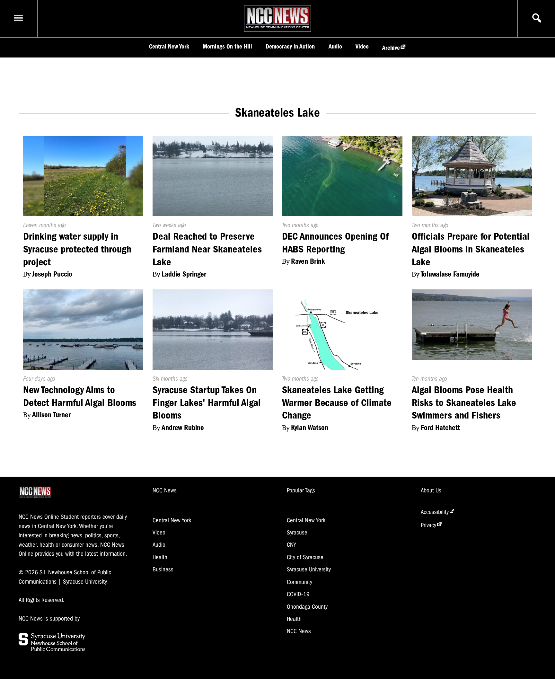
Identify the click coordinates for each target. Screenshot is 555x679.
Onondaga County (307, 606)
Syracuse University (309, 569)
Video (362, 46)
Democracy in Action (290, 46)
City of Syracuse (305, 557)
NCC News (299, 631)
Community (299, 582)
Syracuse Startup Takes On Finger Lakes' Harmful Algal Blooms (207, 402)
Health (160, 557)
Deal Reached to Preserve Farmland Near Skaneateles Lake (207, 249)
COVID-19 (298, 594)
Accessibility (435, 512)
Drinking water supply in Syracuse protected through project (77, 249)
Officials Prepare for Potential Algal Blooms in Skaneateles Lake (471, 249)
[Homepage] (277, 28)
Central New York (169, 46)
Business (163, 569)
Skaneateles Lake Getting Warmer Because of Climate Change (337, 402)
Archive (391, 47)
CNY (291, 544)
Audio (335, 46)
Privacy (428, 525)
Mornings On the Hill (227, 46)
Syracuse (297, 532)
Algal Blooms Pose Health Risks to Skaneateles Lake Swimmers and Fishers (464, 402)
